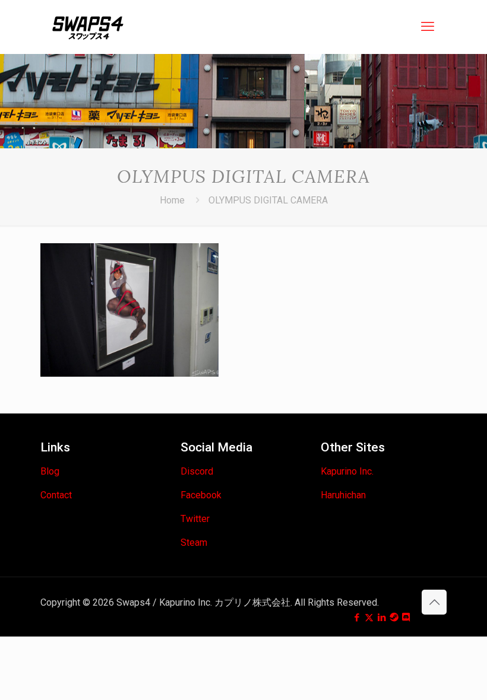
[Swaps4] (88, 26)
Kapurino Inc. (347, 471)
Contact (56, 495)
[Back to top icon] (434, 602)
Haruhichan (343, 495)
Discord (197, 471)
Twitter (195, 518)
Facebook (201, 495)
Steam (194, 542)
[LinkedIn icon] (381, 617)
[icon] (394, 617)
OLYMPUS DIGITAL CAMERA (268, 200)
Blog (49, 471)
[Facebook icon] (356, 617)
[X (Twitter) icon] (369, 617)
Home (172, 200)
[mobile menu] (428, 27)
